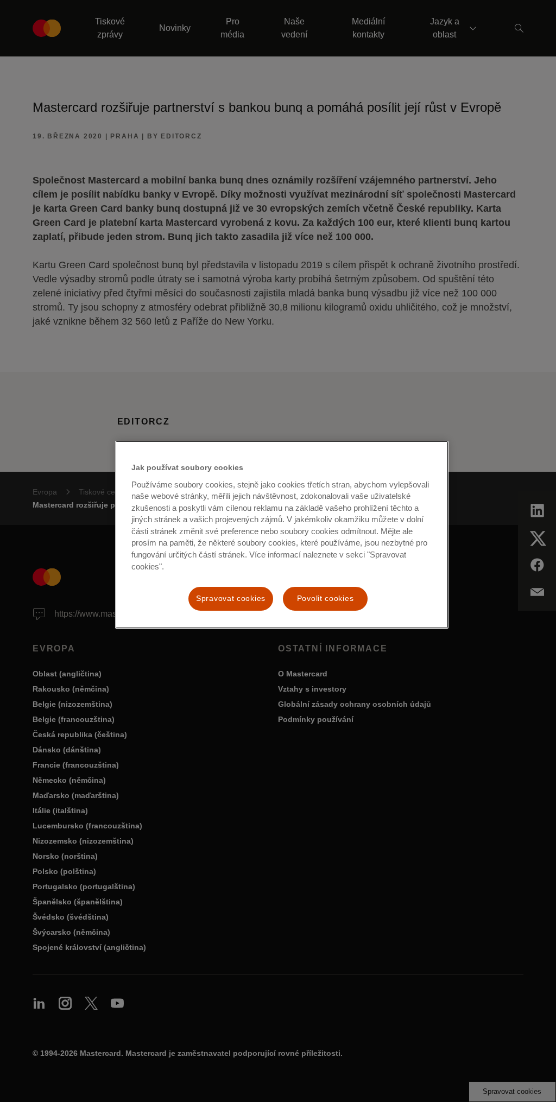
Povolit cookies (325, 598)
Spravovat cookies (231, 598)
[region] (281, 535)
